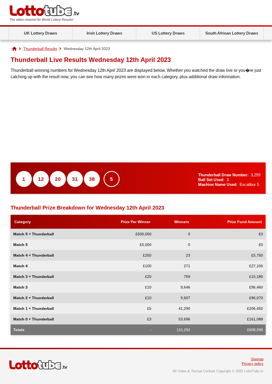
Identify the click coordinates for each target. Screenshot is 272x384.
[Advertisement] (138, 121)
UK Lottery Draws (40, 33)
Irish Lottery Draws (104, 33)
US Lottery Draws (168, 33)
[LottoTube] (14, 48)
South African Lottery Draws (231, 33)
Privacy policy (253, 364)
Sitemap (257, 359)
